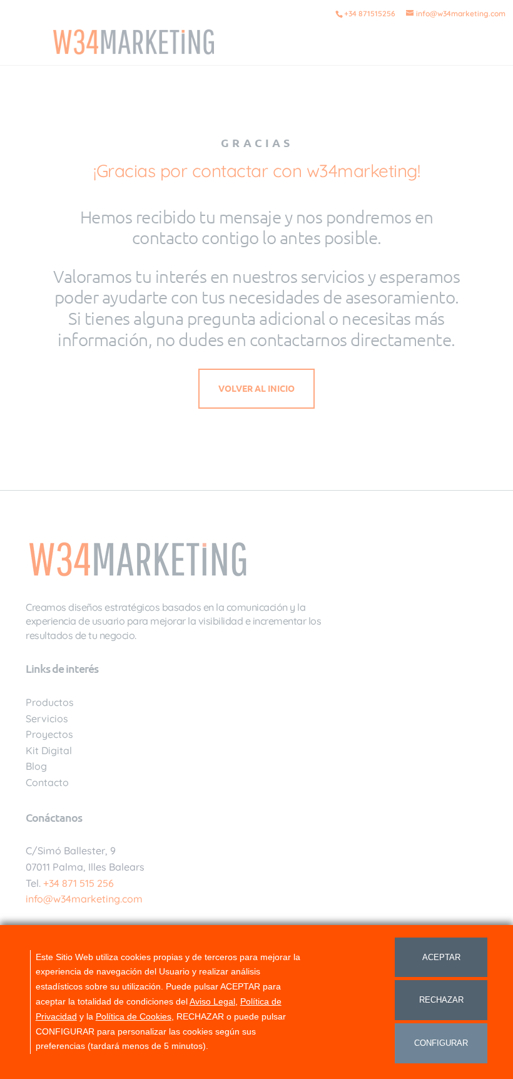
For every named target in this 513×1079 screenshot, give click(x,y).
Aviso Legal (212, 1001)
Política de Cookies (133, 1016)
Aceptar (441, 957)
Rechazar (441, 1000)
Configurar (441, 1043)
